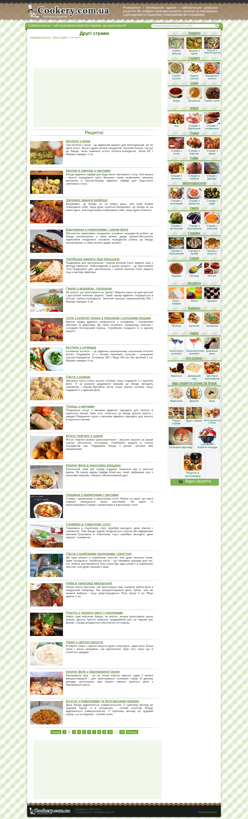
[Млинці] (176, 323)
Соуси (194, 258)
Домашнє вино (212, 352)
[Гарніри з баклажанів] (176, 248)
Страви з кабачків (212, 227)
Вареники (176, 400)
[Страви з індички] (194, 147)
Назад (56, 732)
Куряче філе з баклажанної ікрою (93, 672)
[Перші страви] (176, 417)
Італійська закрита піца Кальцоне (93, 259)
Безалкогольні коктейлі (195, 352)
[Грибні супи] (212, 97)
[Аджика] (176, 273)
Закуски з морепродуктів (212, 51)
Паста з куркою (78, 377)
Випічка (194, 308)
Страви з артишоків (176, 227)
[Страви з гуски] (176, 147)
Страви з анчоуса (176, 177)
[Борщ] (176, 97)
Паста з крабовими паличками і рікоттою (99, 554)
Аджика (176, 275)
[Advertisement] (97, 51)
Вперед (132, 732)
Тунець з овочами (80, 406)
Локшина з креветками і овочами (92, 495)
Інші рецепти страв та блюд (194, 383)
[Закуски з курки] (194, 47)
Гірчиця (194, 275)
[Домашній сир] (194, 373)
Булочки (194, 325)
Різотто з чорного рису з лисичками (94, 613)
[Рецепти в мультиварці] (193, 469)
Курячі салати (194, 77)
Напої (194, 333)
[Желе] (194, 298)
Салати (194, 58)
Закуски (194, 33)
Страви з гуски (176, 152)
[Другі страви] (194, 417)
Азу (176, 125)
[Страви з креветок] (194, 198)
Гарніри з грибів (194, 252)
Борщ (176, 100)
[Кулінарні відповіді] (181, 444)
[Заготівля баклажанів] (212, 373)
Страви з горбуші (194, 177)
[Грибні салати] (176, 72)
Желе (194, 300)
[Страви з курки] (212, 147)
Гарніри (194, 233)
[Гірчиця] (194, 273)
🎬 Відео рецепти (194, 481)
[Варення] (176, 373)
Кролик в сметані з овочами (88, 171)
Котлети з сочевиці (81, 347)
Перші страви (176, 422)
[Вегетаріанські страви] (212, 417)
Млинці (176, 325)
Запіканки (212, 325)
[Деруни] (194, 398)
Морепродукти (194, 183)
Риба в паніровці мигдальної (89, 583)
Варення (176, 375)
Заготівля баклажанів (212, 377)
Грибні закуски (176, 52)
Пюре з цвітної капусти (84, 642)
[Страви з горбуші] (194, 173)
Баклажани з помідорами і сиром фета (97, 230)
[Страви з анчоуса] (176, 173)
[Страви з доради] (212, 173)
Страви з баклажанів (194, 227)
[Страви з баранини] (194, 122)
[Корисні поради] (207, 444)
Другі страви (194, 420)
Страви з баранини (194, 127)
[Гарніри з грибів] (194, 248)
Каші (212, 400)
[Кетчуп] (212, 273)
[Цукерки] (212, 298)
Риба (194, 158)
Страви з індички (194, 152)
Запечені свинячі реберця (87, 200)
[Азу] (176, 122)
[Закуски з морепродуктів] (212, 47)
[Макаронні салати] (212, 72)
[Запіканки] (212, 323)
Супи (194, 83)
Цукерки (212, 300)
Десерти (194, 283)
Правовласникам (207, 812)
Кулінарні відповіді (180, 447)
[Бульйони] (194, 97)
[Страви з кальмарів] (176, 198)
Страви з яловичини (212, 127)
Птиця (194, 133)
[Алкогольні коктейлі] (176, 348)
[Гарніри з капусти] (212, 248)
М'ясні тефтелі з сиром (84, 436)
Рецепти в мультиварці (192, 474)
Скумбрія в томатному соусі (88, 524)
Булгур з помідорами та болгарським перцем (102, 701)
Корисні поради (207, 447)
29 (122, 732)
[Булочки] (194, 323)
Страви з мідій (212, 202)
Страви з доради (212, 177)
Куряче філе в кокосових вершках (93, 465)
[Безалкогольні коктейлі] (194, 348)
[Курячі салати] (194, 72)
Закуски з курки (194, 52)
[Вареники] (176, 398)
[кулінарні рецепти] (71, 18)
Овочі (194, 208)
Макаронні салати (212, 77)
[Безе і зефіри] (176, 298)
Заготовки (194, 358)
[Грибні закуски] (176, 47)
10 (110, 732)
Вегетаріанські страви (212, 421)
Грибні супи (212, 100)
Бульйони (194, 100)
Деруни (194, 400)
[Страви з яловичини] (212, 122)
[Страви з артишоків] (176, 223)
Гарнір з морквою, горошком (89, 288)
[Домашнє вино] (212, 348)
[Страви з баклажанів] (194, 223)
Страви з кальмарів (176, 202)
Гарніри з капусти (212, 252)
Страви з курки (212, 152)
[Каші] (212, 398)
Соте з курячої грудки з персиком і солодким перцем (108, 318)
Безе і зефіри (176, 302)
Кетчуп (212, 275)
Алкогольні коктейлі (176, 352)
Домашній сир (194, 377)
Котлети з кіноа (78, 141)
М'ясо (194, 108)
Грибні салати (176, 77)
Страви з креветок (194, 202)
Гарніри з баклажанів (176, 252)
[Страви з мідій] (212, 198)
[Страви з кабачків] (212, 223)
